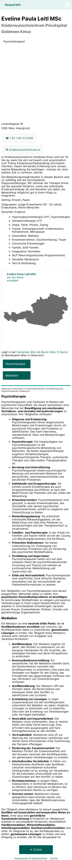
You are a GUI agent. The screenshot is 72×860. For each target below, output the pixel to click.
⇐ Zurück (36, 849)
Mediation (12, 375)
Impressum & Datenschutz (30, 858)
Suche (54, 858)
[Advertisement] (36, 83)
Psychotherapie (15, 364)
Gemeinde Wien (27, 352)
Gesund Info (13, 4)
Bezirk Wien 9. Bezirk (54, 352)
